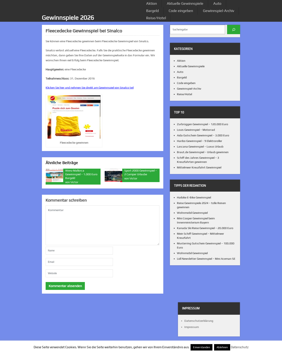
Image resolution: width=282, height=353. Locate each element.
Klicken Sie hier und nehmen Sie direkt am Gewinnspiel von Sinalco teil (90, 87)
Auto (217, 3)
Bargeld (152, 10)
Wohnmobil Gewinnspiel (192, 212)
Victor (74, 182)
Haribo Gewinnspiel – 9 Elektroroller (199, 141)
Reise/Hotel (156, 18)
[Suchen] (233, 29)
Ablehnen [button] (222, 347)
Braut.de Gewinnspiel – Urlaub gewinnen (203, 152)
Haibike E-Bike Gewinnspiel (194, 197)
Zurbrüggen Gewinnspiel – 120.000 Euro (202, 124)
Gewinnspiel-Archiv (218, 10)
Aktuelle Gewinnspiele (185, 3)
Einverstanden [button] (201, 347)
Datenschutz (240, 347)
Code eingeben (181, 10)
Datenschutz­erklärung (198, 320)
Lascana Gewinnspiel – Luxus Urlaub (200, 146)
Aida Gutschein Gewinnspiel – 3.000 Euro (203, 135)
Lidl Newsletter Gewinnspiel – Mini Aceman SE (206, 258)
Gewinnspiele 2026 (68, 17)
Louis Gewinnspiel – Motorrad (196, 129)
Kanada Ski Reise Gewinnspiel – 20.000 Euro (205, 228)
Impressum (191, 327)
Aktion (151, 3)
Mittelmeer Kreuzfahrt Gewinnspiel (199, 167)
